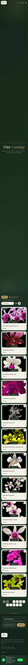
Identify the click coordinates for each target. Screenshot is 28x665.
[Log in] (20, 2)
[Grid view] (16, 303)
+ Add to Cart (14, 322)
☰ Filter (5, 297)
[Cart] (23, 2)
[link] (14, 318)
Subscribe (21, 625)
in (9, 648)
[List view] (19, 303)
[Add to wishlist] (24, 309)
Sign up (20, 660)
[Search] (17, 2)
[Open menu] (25, 2)
